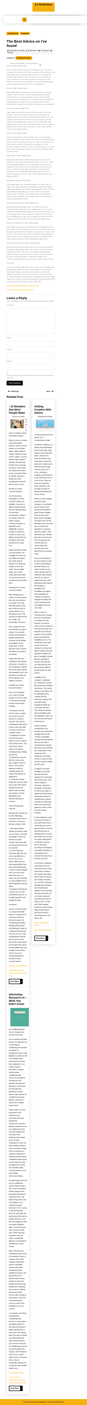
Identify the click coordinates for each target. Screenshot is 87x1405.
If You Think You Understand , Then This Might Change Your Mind (17, 1380)
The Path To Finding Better (18, 966)
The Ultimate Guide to (16, 1373)
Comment (11, 305)
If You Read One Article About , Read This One (23, 285)
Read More (15, 982)
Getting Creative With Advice (42, 409)
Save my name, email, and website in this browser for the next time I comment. (30, 376)
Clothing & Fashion (24, 58)
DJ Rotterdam (43, 4)
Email (9, 349)
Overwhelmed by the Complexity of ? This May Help (18, 973)
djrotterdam (32, 50)
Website (9, 361)
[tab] (24, 19)
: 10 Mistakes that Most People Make (17, 409)
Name (9, 337)
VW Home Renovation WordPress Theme (37, 1402)
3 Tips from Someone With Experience (20, 290)
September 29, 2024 (16, 50)
